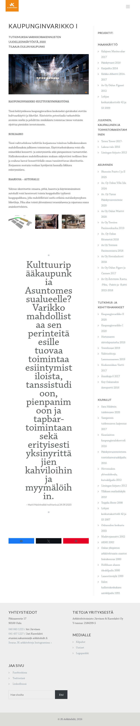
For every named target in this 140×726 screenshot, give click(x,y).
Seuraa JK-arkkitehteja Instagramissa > (30, 642)
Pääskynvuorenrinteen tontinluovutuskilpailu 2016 (113, 457)
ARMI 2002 (107, 542)
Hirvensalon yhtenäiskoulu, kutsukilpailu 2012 (111, 474)
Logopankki (82, 653)
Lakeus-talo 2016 (110, 147)
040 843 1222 (16, 629)
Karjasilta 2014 (109, 68)
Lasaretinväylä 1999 (112, 576)
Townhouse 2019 (110, 348)
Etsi (61, 694)
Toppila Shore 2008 (112, 502)
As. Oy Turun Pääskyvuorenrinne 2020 (111, 200)
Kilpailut (80, 642)
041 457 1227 (16, 633)
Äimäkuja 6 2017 (110, 376)
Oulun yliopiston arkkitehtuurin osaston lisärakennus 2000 (114, 553)
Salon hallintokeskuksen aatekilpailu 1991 (111, 587)
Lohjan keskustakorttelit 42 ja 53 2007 (113, 514)
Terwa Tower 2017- (111, 141)
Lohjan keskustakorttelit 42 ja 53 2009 (113, 102)
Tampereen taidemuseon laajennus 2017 (114, 423)
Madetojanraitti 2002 (113, 536)
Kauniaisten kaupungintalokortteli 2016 (113, 440)
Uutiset (80, 647)
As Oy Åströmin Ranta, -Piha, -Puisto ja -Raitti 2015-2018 (114, 284)
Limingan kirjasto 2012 (114, 152)
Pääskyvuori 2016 (111, 62)
